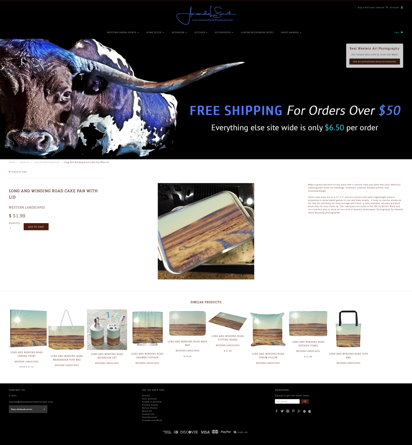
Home (12, 162)
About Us (147, 411)
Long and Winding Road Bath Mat (187, 343)
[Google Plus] (299, 411)
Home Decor (154, 32)
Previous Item (19, 171)
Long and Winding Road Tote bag (348, 355)
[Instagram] (288, 411)
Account (394, 7)
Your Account (149, 398)
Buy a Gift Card (366, 7)
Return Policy (149, 408)
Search (380, 7)
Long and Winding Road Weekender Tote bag (67, 358)
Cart (397, 32)
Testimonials (149, 417)
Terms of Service (152, 401)
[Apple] (309, 411)
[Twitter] (282, 411)
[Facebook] (276, 411)
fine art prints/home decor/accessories (374, 61)
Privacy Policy (150, 405)
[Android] (304, 411)
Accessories (223, 32)
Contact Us (148, 414)
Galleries (24, 162)
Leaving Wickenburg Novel (257, 32)
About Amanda (290, 32)
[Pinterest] (293, 411)
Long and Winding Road (46, 162)
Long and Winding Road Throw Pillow (268, 355)
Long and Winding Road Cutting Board (228, 338)
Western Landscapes (27, 207)
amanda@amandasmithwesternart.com (31, 401)
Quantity (14, 223)
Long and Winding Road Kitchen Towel (308, 343)
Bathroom (178, 32)
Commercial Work (152, 420)
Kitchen (200, 32)
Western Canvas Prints (122, 32)
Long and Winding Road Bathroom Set (107, 356)
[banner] (206, 15)
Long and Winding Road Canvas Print (26, 354)
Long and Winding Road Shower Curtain (147, 355)
